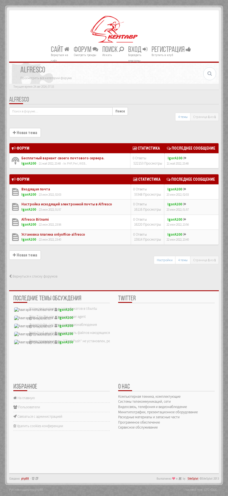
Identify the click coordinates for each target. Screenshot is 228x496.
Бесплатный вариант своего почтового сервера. (62, 158)
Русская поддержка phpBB (26, 490)
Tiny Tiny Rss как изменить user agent (57, 316)
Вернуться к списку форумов (34, 276)
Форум (83, 50)
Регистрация (169, 50)
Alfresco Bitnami (35, 219)
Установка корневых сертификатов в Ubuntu (63, 308)
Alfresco (19, 100)
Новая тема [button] (26, 132)
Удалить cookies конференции (39, 426)
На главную (26, 398)
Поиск (110, 50)
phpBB (25, 478)
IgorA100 (28, 163)
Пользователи (28, 407)
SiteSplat (193, 478)
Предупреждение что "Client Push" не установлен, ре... (71, 341)
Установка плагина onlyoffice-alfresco (53, 234)
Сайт (57, 50)
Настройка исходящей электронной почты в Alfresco (66, 204)
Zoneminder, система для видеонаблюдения (63, 324)
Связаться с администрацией (39, 416)
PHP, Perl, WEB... (77, 163)
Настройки (165, 260)
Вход (135, 50)
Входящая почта (35, 189)
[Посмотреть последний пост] (185, 158)
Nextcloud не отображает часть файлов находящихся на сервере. (78, 332)
